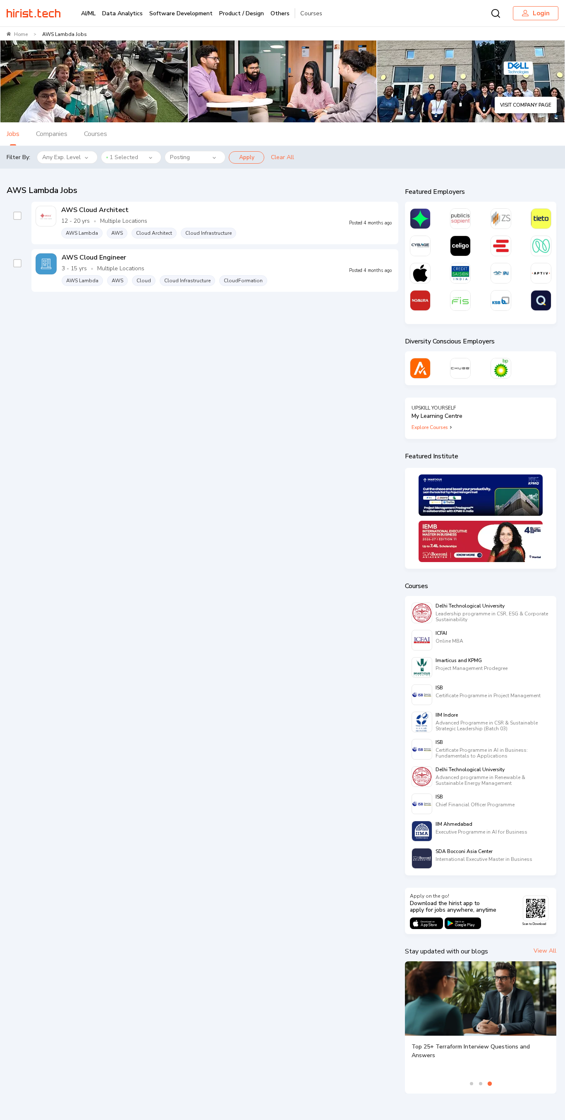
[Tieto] (541, 218)
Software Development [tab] (181, 13)
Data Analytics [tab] (122, 13)
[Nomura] (420, 300)
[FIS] (460, 300)
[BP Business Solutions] (501, 368)
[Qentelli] (541, 300)
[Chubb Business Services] (460, 368)
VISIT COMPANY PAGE (525, 105)
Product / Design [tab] (241, 13)
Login (541, 13)
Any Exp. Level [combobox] (61, 157)
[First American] (501, 273)
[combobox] (131, 157)
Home (21, 34)
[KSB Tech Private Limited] (501, 300)
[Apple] (420, 273)
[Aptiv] (541, 273)
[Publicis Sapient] (460, 218)
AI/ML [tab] (88, 13)
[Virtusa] (420, 218)
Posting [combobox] (180, 157)
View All (545, 951)
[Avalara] (420, 368)
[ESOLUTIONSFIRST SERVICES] (501, 246)
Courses (311, 13)
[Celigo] (460, 246)
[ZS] (501, 218)
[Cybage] (420, 246)
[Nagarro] (541, 246)
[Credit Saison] (460, 273)
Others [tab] (280, 13)
